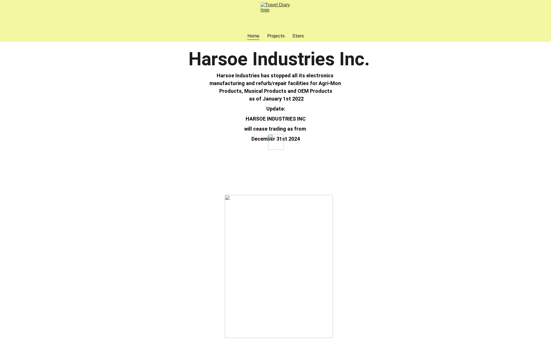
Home (253, 36)
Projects (276, 36)
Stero (298, 36)
